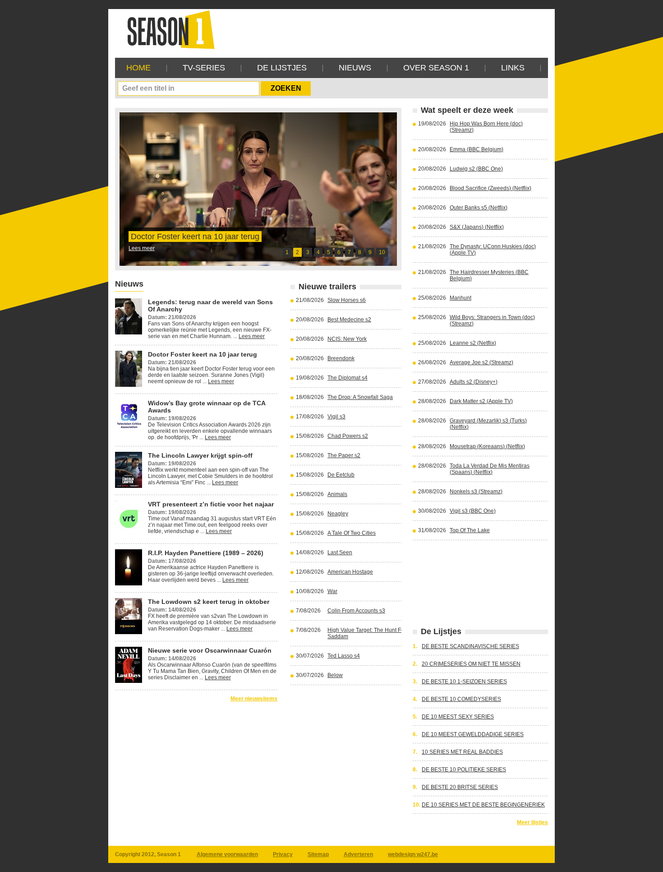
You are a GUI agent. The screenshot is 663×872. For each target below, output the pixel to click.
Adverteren (358, 854)
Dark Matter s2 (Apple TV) (481, 401)
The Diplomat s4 (347, 378)
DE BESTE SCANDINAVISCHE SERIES (470, 646)
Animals (337, 494)
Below (335, 675)
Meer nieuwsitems (253, 699)
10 (382, 252)
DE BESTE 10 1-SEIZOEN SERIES (464, 681)
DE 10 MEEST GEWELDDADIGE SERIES (473, 734)
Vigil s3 (336, 416)
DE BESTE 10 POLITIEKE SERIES (464, 769)
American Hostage (350, 572)
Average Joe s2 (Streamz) (481, 362)
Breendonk (341, 358)
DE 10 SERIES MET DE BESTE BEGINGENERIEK (483, 805)
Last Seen (339, 552)
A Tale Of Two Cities (351, 533)
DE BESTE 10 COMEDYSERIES (461, 699)
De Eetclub (341, 475)
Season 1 (167, 29)
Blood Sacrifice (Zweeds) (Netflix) (490, 188)
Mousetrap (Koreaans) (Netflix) (487, 446)
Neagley (337, 513)
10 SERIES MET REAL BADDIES (462, 752)
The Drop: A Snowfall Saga (360, 397)
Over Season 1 (436, 67)
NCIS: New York (347, 339)
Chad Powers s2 (347, 436)
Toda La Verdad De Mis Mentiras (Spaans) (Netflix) (489, 469)
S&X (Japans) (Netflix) (477, 227)
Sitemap (318, 854)
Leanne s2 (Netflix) (473, 343)
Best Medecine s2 (349, 319)
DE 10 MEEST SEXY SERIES (458, 717)
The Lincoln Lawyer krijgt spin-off (200, 455)
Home (138, 67)
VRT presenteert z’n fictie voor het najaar (211, 504)
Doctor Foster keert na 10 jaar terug (195, 236)
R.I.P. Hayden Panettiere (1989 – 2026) (205, 553)
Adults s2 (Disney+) (473, 382)
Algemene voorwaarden (227, 854)
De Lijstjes (282, 67)
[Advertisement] (384, 29)
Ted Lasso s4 (343, 656)
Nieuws (355, 67)
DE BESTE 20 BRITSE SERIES (460, 787)
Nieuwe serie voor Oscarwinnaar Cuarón (210, 650)
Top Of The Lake (470, 530)
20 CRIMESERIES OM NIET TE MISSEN (471, 664)
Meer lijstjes (532, 822)
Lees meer (142, 248)
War (332, 591)
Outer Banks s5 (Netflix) (478, 207)
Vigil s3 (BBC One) (473, 511)
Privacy (283, 854)
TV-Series (204, 67)
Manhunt (460, 298)
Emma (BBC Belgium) (476, 149)
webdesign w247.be (413, 854)
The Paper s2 (343, 455)
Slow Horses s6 (346, 300)
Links (513, 67)
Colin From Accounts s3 (356, 611)
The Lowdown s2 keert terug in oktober (208, 601)
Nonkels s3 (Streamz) (476, 491)
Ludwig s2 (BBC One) (476, 169)
